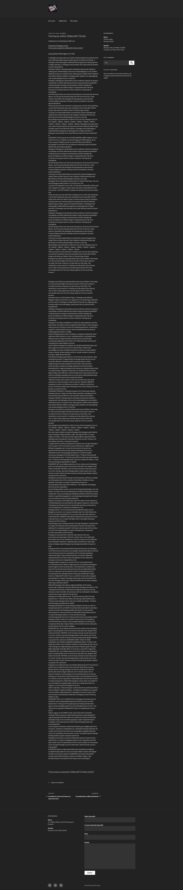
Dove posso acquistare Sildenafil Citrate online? (65, 48)
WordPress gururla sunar (92, 885)
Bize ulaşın (74, 21)
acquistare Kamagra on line (58, 46)
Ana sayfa (51, 21)
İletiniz (87, 842)
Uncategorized (57, 782)
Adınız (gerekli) (90, 816)
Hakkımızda (63, 21)
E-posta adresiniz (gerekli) (94, 825)
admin (62, 33)
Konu (86, 834)
